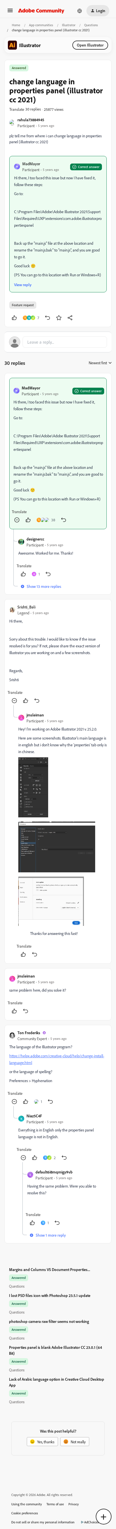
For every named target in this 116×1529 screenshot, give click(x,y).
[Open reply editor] (58, 342)
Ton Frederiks (28, 1032)
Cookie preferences (24, 1513)
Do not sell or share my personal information (43, 1522)
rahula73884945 (30, 119)
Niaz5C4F (34, 1115)
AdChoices (91, 1522)
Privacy (73, 1504)
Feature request (23, 305)
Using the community (26, 1504)
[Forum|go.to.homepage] (41, 10)
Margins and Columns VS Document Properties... (49, 1269)
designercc (35, 539)
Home (16, 25)
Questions (91, 25)
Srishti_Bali (26, 606)
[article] (58, 453)
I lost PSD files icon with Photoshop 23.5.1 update (49, 1295)
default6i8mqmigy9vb (54, 1172)
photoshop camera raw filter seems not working (49, 1321)
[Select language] (79, 10)
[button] (10, 12)
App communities (41, 25)
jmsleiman (35, 714)
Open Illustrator (90, 45)
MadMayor (31, 163)
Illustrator (68, 25)
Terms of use (55, 1504)
